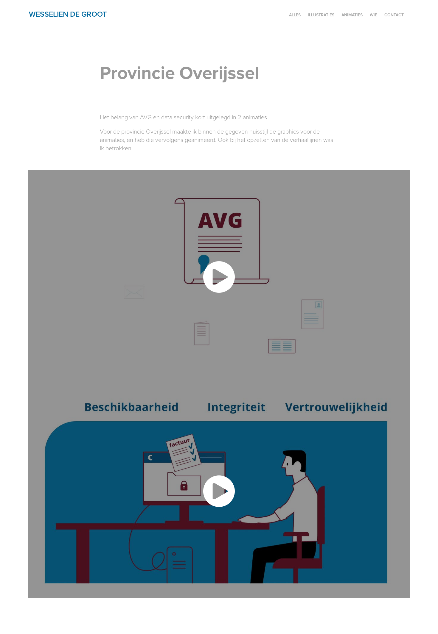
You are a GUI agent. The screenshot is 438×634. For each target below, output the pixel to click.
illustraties (321, 15)
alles (295, 15)
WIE (373, 15)
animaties (352, 15)
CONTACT (394, 15)
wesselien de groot (68, 14)
